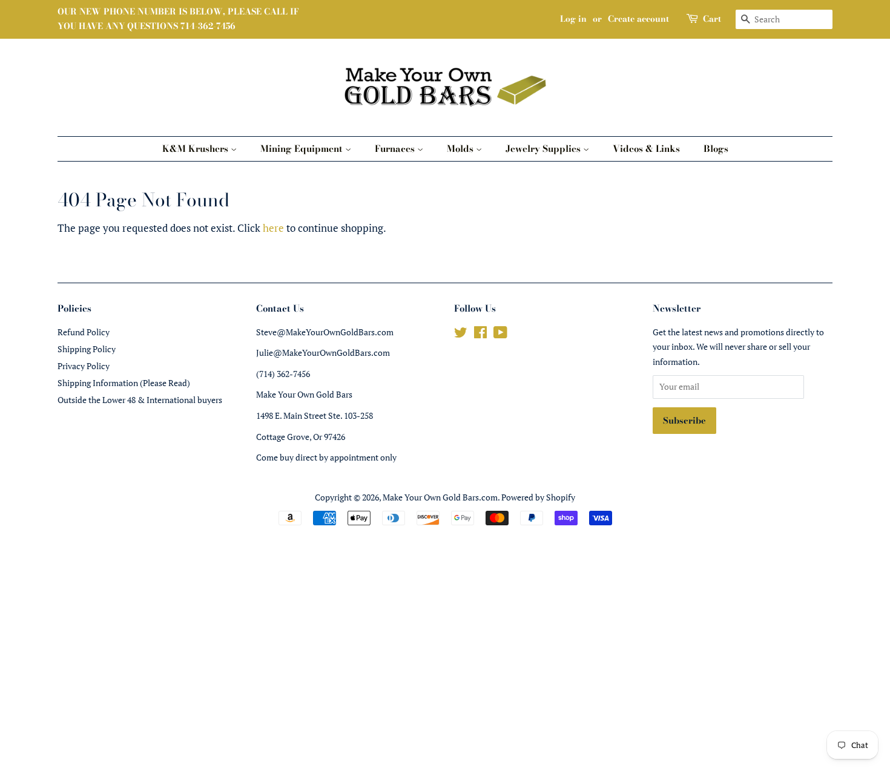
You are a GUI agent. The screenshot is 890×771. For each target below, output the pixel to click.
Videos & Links (646, 149)
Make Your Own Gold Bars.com (440, 497)
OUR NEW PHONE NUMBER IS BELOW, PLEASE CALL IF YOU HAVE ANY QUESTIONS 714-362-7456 (178, 19)
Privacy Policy (84, 366)
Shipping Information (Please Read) (124, 383)
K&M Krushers (196, 149)
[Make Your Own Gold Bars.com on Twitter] (460, 334)
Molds (461, 149)
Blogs (716, 149)
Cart (712, 18)
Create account (638, 18)
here (273, 228)
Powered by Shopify (538, 497)
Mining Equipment (302, 149)
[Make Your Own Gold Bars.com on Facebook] (480, 334)
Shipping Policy (87, 349)
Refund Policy (84, 332)
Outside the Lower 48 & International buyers (140, 399)
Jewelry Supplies (544, 149)
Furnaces (396, 149)
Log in (573, 18)
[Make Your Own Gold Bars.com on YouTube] (500, 334)
